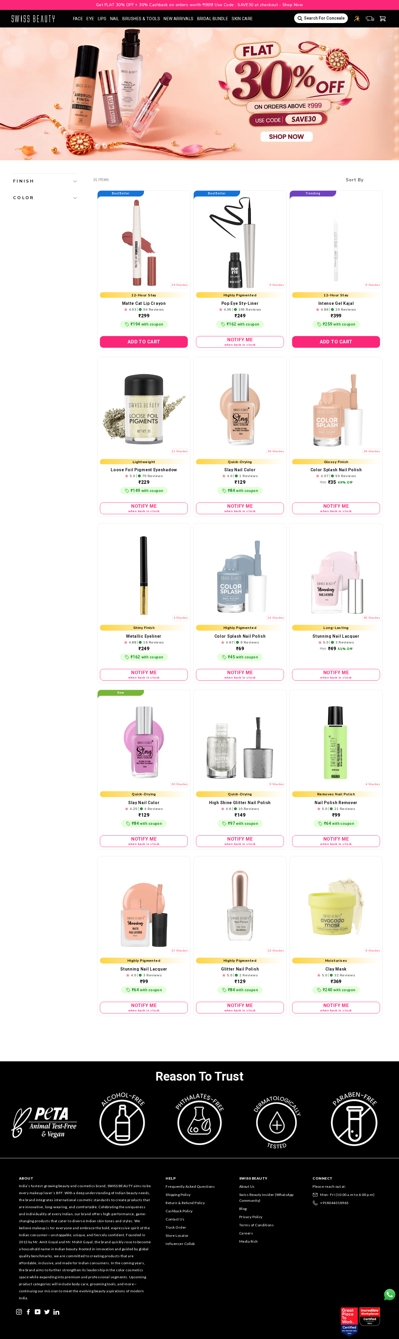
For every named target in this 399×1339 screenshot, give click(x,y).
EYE (90, 18)
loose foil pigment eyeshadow (144, 470)
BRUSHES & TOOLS (141, 18)
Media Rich (248, 1241)
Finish (23, 181)
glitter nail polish (240, 969)
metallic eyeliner (144, 636)
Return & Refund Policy (185, 1203)
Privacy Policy (251, 1217)
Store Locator (177, 1235)
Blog (243, 1208)
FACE (78, 18)
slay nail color (240, 470)
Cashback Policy (179, 1211)
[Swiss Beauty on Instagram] (19, 1311)
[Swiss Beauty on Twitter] (47, 1311)
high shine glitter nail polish (240, 803)
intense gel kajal (336, 303)
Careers (246, 1233)
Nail (114, 18)
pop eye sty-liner (240, 303)
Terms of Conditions (256, 1225)
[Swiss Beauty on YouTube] (38, 1311)
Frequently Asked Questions (190, 1186)
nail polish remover (336, 803)
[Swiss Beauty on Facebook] (28, 1311)
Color (23, 198)
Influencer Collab (180, 1243)
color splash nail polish (336, 470)
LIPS (102, 18)
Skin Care (242, 18)
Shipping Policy (178, 1194)
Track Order (176, 1227)
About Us (247, 1186)
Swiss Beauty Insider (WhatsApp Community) (266, 1197)
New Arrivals (178, 18)
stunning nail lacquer (336, 636)
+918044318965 (334, 1203)
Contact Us (175, 1219)
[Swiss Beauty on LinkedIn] (56, 1311)
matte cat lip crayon (144, 303)
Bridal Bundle (212, 18)
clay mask (336, 969)
